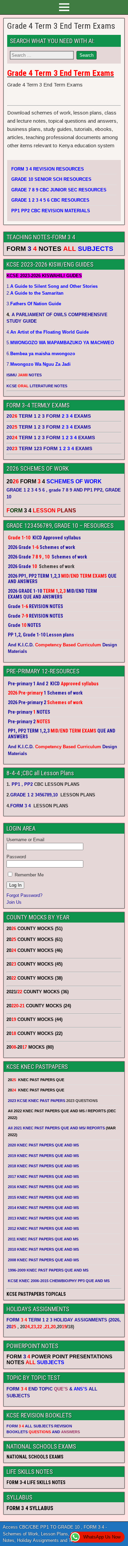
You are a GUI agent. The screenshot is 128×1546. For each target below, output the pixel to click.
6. (40, 353)
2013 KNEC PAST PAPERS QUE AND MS (43, 1218)
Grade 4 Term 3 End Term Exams (61, 26)
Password (16, 856)
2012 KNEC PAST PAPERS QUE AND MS (43, 1228)
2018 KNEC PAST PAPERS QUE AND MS (43, 1166)
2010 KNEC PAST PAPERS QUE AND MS (43, 1249)
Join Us (14, 902)
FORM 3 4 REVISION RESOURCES (47, 169)
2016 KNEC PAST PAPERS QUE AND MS (43, 1187)
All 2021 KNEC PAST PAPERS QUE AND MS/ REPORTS (57, 1128)
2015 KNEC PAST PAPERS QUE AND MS (44, 1197)
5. (60, 342)
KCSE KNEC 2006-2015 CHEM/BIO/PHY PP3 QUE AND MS (59, 1281)
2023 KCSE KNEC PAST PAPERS (36, 1101)
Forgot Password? (24, 895)
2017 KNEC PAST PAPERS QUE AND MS (43, 1176)
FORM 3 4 (21, 805)
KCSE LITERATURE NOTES (36, 386)
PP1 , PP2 (22, 784)
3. (33, 303)
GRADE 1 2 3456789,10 (34, 794)
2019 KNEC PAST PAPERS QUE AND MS (43, 1156)
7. (38, 364)
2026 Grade (19, 566)
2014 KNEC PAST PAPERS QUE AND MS (43, 1208)
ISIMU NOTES (24, 375)
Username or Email (25, 839)
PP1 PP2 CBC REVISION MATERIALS (50, 210)
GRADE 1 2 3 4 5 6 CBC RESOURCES (50, 200)
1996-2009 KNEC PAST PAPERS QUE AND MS (48, 1270)
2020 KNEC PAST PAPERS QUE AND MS (43, 1145)
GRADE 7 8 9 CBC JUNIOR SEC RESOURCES (58, 189)
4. (47, 332)
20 (11, 1326)
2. (34, 293)
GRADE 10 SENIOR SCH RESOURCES (51, 179)
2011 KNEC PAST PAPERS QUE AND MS (43, 1239)
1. (52, 286)
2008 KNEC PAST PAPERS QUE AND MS (43, 1260)
